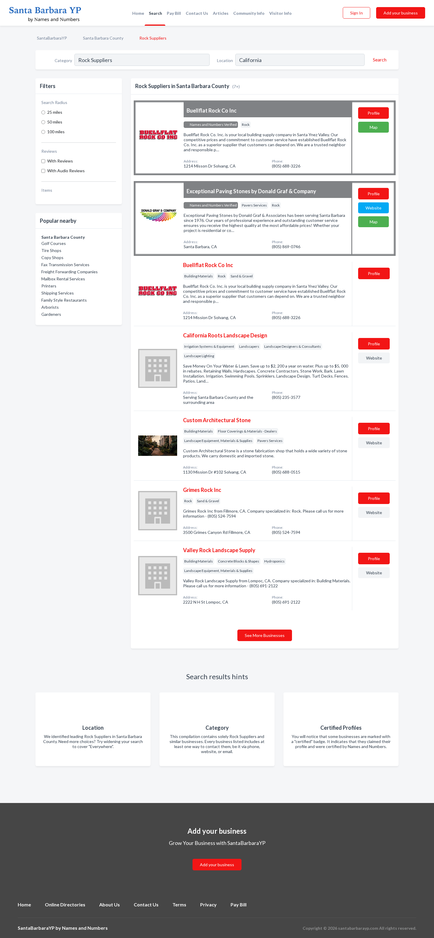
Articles (221, 13)
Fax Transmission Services (65, 264)
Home (138, 13)
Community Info (249, 13)
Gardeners (51, 314)
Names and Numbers (85, 928)
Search (155, 13)
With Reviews (60, 160)
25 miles (54, 112)
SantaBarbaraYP (52, 37)
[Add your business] (217, 857)
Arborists (50, 307)
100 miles (56, 131)
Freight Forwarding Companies (69, 271)
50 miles (54, 121)
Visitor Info (280, 13)
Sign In (356, 12)
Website (373, 207)
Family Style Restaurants (64, 300)
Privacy (208, 904)
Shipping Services (57, 292)
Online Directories (65, 904)
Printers (48, 285)
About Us (109, 904)
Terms (179, 904)
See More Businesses (265, 635)
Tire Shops (51, 250)
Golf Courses (53, 243)
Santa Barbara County (103, 37)
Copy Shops (52, 257)
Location (225, 60)
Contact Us (197, 13)
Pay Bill (174, 13)
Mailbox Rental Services (63, 278)
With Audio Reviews (66, 170)
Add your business (401, 12)
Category (63, 60)
